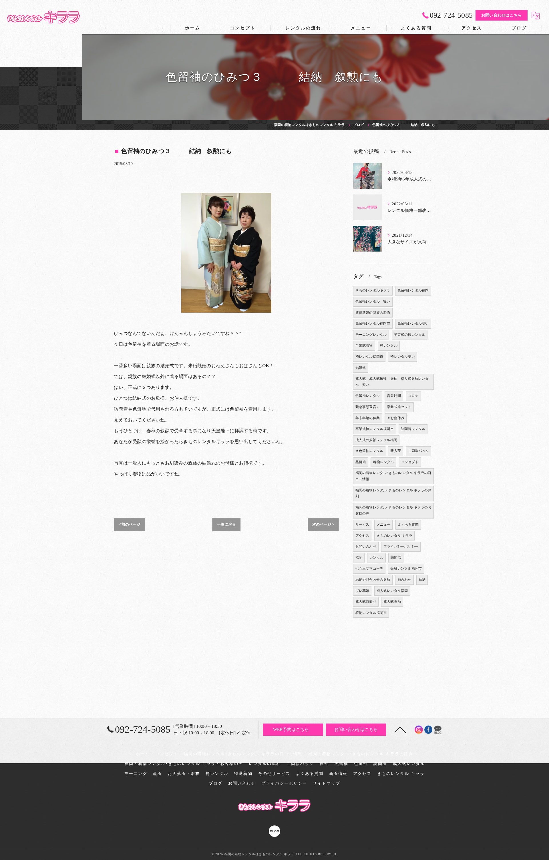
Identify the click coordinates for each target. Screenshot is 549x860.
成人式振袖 (392, 602)
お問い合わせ (365, 546)
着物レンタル (383, 462)
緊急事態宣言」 (367, 407)
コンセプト (410, 462)
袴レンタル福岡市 (369, 357)
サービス (362, 525)
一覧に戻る (226, 524)
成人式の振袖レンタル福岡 (376, 440)
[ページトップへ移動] (400, 729)
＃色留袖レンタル (369, 451)
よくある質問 (408, 525)
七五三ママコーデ (369, 568)
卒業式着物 (364, 345)
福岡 (358, 558)
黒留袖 (360, 462)
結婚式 (360, 368)
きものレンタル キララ (394, 536)
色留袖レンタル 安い (372, 302)
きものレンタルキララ (372, 290)
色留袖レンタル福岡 (413, 290)
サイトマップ (326, 783)
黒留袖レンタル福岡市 (372, 323)
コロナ (413, 396)
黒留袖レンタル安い (413, 323)
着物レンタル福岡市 (371, 613)
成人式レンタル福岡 (392, 591)
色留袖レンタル (367, 396)
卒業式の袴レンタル (409, 335)
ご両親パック (418, 451)
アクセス (362, 536)
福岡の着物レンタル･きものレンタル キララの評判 (393, 493)
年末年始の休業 (367, 418)
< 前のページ (129, 524)
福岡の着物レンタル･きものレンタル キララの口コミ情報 (393, 476)
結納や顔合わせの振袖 (372, 580)
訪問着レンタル (413, 429)
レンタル (376, 558)
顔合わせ (404, 580)
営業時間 (394, 396)
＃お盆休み (395, 418)
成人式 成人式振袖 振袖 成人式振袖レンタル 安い (392, 382)
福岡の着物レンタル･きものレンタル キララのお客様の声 (393, 510)
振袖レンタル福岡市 (406, 568)
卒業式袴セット (399, 407)
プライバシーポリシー (400, 546)
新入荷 (395, 451)
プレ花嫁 (362, 591)
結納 (422, 580)
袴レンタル (388, 345)
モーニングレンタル (371, 335)
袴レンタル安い (402, 357)
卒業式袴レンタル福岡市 (374, 429)
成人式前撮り (365, 602)
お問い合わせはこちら (501, 15)
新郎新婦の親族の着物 (372, 313)
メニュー (384, 525)
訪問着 (396, 558)
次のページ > (323, 524)
